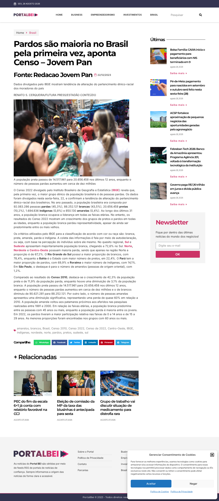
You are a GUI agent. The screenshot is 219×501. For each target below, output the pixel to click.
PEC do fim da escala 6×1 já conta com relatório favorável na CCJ (30, 407)
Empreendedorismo (103, 14)
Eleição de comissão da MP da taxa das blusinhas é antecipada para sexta (75, 407)
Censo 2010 (59, 328)
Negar (193, 483)
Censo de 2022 (96, 328)
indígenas (23, 332)
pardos (56, 332)
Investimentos (132, 14)
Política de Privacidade (182, 491)
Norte (128, 246)
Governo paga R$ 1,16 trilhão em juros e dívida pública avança (187, 189)
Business (76, 14)
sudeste (78, 332)
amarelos (23, 328)
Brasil (154, 14)
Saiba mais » (178, 73)
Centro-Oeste (116, 328)
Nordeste (20, 250)
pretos (67, 332)
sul (86, 332)
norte (47, 332)
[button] (212, 455)
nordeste (36, 332)
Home (59, 14)
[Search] (200, 14)
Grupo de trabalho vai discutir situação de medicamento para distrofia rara (117, 407)
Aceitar (151, 483)
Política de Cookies (159, 491)
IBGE (130, 328)
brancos (35, 328)
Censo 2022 (76, 328)
